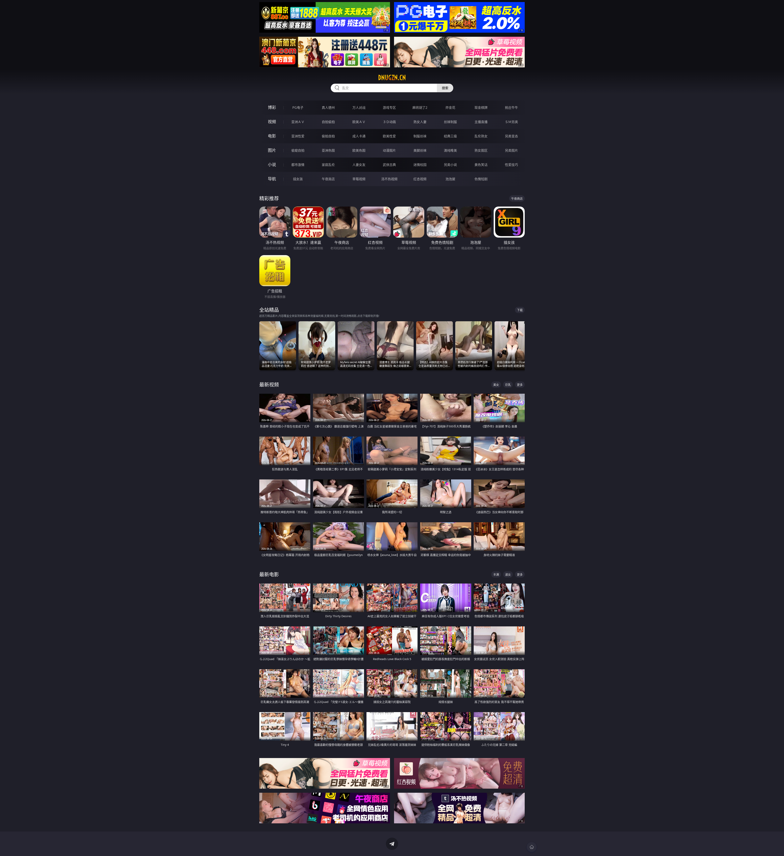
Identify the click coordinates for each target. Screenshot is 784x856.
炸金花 (450, 107)
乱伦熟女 (481, 136)
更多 (520, 385)
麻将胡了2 (419, 107)
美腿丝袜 (420, 150)
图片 (272, 150)
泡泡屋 (450, 179)
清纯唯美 (450, 150)
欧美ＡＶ (358, 122)
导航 (272, 179)
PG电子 (297, 107)
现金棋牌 (481, 107)
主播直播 (481, 122)
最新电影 (269, 574)
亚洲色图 (328, 150)
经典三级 (450, 136)
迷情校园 (420, 164)
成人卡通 (358, 136)
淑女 (508, 574)
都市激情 (297, 164)
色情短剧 (481, 179)
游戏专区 (389, 107)
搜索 (445, 88)
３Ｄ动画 (389, 122)
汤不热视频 (389, 179)
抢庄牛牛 (511, 107)
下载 (520, 310)
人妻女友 (358, 164)
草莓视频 (358, 179)
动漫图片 (389, 150)
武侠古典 (389, 164)
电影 (272, 136)
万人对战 (358, 107)
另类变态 (511, 136)
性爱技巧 (511, 164)
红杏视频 (420, 179)
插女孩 (298, 179)
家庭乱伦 (328, 164)
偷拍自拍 (328, 136)
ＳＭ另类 (511, 122)
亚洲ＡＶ (297, 122)
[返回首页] (532, 847)
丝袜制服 (450, 122)
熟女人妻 (420, 122)
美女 (496, 385)
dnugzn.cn (392, 77)
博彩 (272, 107)
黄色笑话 (481, 164)
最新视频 (269, 384)
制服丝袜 (420, 136)
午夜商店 (328, 179)
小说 (272, 164)
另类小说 (450, 164)
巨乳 (508, 385)
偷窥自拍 (297, 150)
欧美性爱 (389, 136)
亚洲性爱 (297, 136)
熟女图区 (481, 150)
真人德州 (328, 107)
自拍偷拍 (328, 122)
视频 (272, 122)
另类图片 (511, 150)
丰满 (496, 574)
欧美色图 (358, 150)
